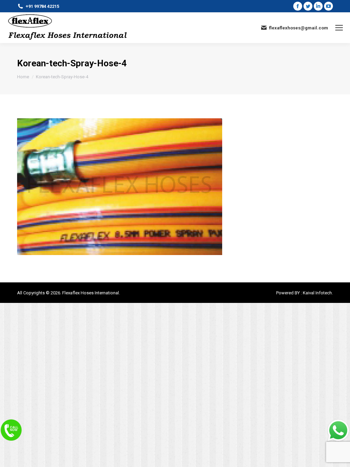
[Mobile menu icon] (339, 28)
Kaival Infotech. (318, 292)
